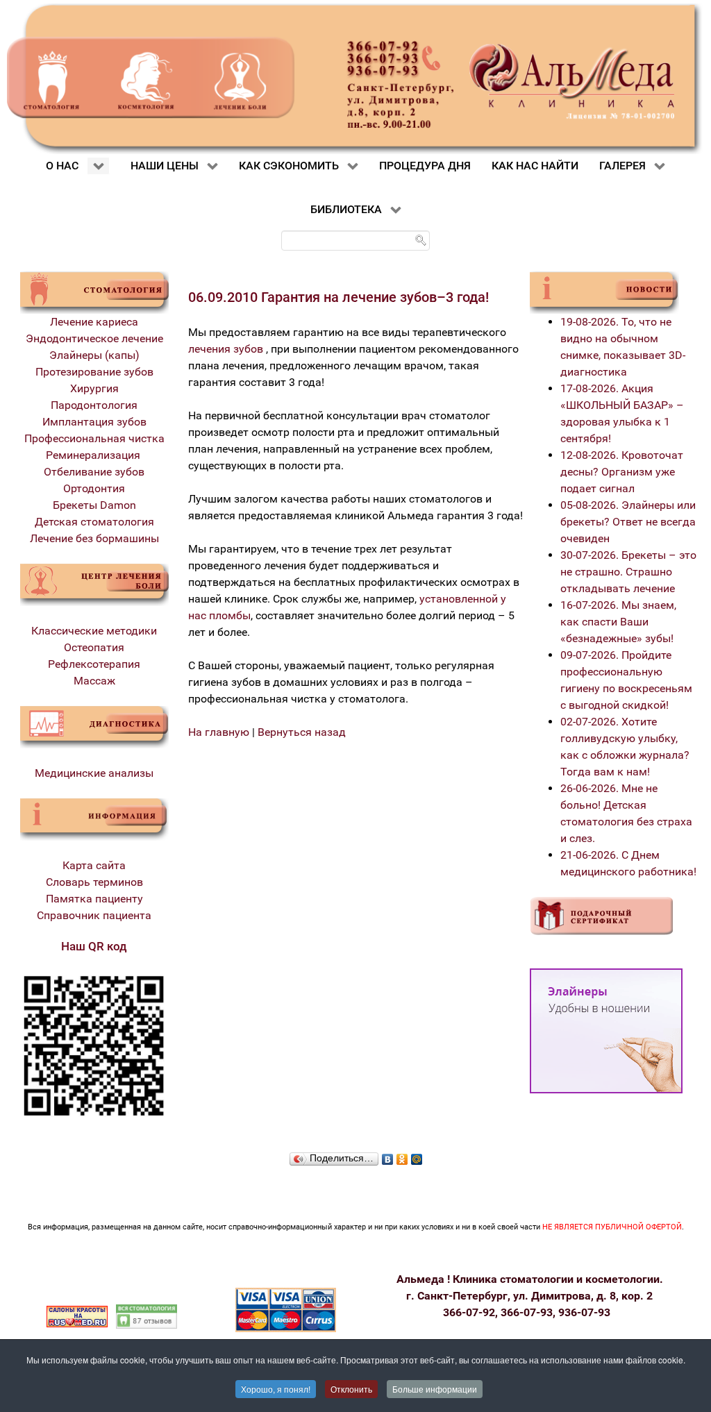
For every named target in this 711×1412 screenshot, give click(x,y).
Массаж (94, 680)
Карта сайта (94, 865)
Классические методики (94, 630)
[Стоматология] (94, 291)
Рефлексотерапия (94, 664)
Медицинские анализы (94, 773)
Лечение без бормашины (94, 538)
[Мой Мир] (417, 1155)
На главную (218, 732)
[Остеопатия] (94, 583)
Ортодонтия (94, 488)
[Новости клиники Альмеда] (604, 291)
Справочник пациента (94, 915)
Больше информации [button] (434, 1389)
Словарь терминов (94, 882)
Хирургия (94, 388)
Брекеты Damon (94, 505)
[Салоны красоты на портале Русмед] (77, 1315)
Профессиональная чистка (94, 438)
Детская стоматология (94, 521)
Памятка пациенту (94, 898)
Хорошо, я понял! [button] (275, 1389)
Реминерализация (94, 455)
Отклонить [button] (351, 1389)
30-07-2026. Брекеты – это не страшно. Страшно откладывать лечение (628, 571)
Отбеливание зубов (94, 471)
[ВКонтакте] (387, 1155)
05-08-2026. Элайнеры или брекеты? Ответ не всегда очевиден (628, 521)
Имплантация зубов (94, 421)
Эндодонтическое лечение (94, 338)
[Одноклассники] (402, 1155)
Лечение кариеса (94, 321)
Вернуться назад (302, 732)
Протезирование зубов (94, 371)
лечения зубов (225, 348)
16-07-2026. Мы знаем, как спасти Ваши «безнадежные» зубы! (618, 621)
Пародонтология (94, 405)
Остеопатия (94, 647)
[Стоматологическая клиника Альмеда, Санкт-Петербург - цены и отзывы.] (146, 1315)
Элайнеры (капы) (94, 355)
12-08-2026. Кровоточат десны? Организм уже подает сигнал (621, 471)
